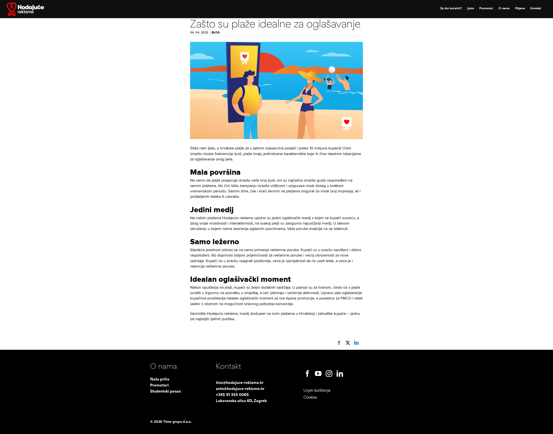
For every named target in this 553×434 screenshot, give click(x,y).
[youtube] (318, 373)
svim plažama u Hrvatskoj (293, 313)
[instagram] (329, 373)
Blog (216, 32)
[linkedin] (340, 373)
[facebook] (307, 373)
